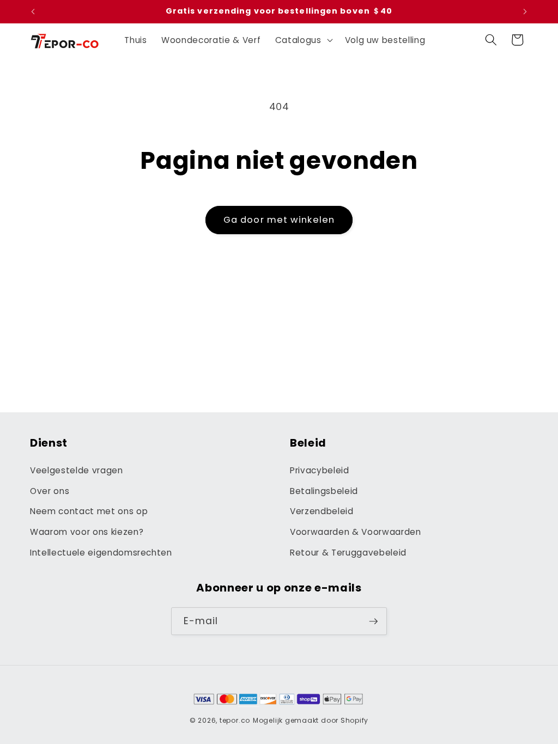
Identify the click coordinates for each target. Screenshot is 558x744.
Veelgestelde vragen (76, 470)
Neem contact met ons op (89, 511)
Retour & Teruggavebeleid (348, 552)
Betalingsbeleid (324, 491)
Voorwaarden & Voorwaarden (355, 532)
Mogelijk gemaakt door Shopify (310, 720)
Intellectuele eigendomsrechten (101, 552)
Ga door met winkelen (279, 220)
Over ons (49, 491)
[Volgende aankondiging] (525, 11)
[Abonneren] (373, 621)
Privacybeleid (319, 470)
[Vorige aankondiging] (33, 11)
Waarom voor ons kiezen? (86, 532)
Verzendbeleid (322, 511)
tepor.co (235, 720)
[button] (303, 39)
